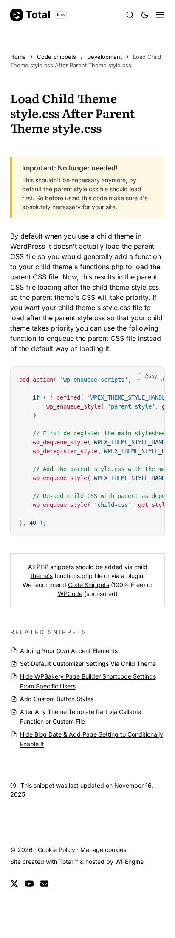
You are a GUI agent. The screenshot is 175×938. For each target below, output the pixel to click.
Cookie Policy (56, 849)
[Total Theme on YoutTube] (29, 884)
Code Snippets (88, 584)
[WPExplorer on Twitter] (14, 884)
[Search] (130, 15)
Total (45, 15)
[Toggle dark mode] (145, 15)
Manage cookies (103, 849)
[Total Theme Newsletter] (44, 884)
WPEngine (130, 861)
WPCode (70, 593)
